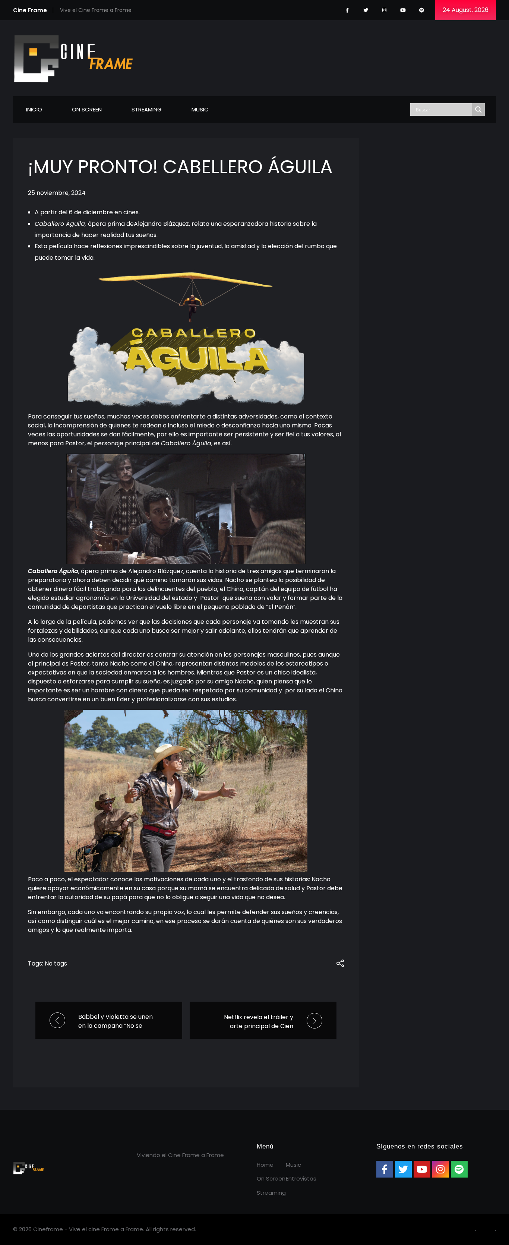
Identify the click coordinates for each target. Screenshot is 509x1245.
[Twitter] (365, 10)
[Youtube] (403, 10)
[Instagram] (384, 10)
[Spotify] (421, 10)
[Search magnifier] (478, 109)
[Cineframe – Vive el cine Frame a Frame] (73, 56)
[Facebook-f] (347, 10)
